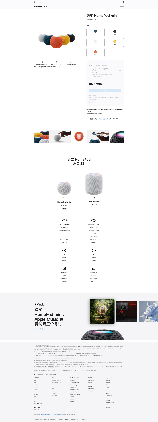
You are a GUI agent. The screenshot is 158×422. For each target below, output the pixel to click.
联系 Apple (108, 407)
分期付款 (72, 396)
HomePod (40, 374)
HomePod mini (40, 6)
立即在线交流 (102, 119)
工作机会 (108, 398)
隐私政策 (61, 419)
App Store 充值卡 (38, 403)
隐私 (107, 385)
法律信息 (78, 419)
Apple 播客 (54, 393)
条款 (80, 349)
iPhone (36, 387)
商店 (35, 380)
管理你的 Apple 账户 (57, 380)
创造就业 (108, 400)
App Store (54, 395)
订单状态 (72, 399)
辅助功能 (108, 380)
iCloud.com (55, 385)
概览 (117, 6)
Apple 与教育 (91, 388)
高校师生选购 (91, 391)
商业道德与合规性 (110, 402)
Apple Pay (37, 409)
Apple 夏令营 (73, 387)
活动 (107, 405)
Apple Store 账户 (56, 382)
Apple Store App (74, 389)
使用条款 (67, 419)
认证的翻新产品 (73, 392)
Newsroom (108, 393)
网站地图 (84, 419)
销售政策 (73, 419)
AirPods (36, 394)
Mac (35, 382)
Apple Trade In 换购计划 (76, 394)
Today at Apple (74, 385)
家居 (35, 396)
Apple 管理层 (109, 395)
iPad (35, 385)
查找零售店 (72, 380)
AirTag (35, 399)
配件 (35, 401)
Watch (35, 389)
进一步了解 (39, 329)
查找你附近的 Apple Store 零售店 (49, 414)
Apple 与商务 (91, 380)
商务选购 (90, 382)
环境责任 (108, 382)
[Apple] (34, 374)
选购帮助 (72, 401)
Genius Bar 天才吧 (74, 382)
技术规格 (122, 6)
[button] (117, 2)
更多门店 (60, 414)
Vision (35, 392)
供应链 (107, 387)
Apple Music (55, 391)
